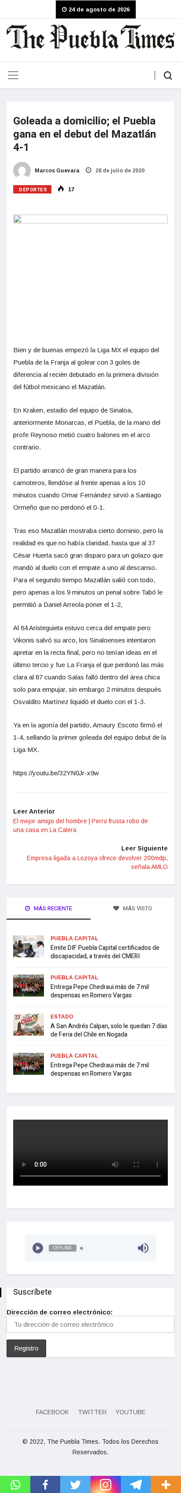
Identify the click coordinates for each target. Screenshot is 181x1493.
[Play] (37, 1248)
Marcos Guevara (56, 171)
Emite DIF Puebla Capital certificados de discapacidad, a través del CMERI (105, 952)
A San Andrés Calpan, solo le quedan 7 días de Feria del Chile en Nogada (109, 1030)
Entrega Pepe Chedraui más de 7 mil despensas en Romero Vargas (100, 991)
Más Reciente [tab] (52, 908)
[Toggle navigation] (13, 75)
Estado (62, 1017)
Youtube (130, 1412)
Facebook (52, 1412)
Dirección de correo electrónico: (60, 1312)
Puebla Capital (74, 938)
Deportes (33, 189)
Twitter (92, 1412)
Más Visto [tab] (137, 908)
